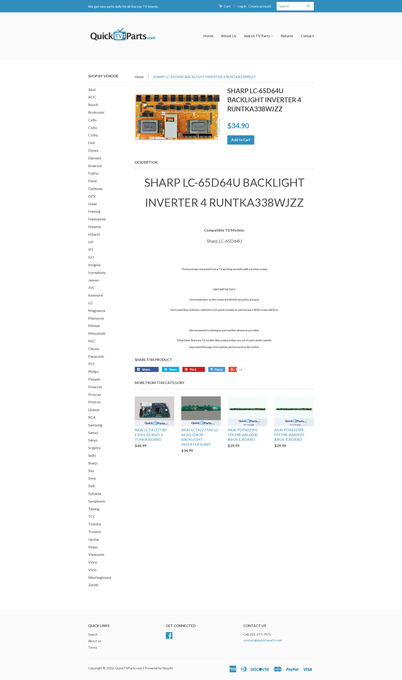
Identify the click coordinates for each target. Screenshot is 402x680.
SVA (91, 486)
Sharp (92, 463)
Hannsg (94, 211)
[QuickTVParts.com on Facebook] (169, 635)
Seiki (92, 455)
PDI (91, 364)
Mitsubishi (96, 333)
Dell (91, 142)
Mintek (94, 325)
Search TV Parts (257, 35)
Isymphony (97, 272)
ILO (91, 257)
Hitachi (94, 234)
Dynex (93, 150)
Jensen (93, 280)
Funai (92, 181)
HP (91, 242)
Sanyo (93, 440)
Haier (92, 204)
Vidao (93, 547)
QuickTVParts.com (128, 668)
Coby (92, 127)
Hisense (94, 226)
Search (93, 634)
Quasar (94, 409)
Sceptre (94, 447)
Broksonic (96, 112)
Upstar (93, 539)
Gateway (95, 188)
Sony (92, 478)
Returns (287, 35)
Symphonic (97, 501)
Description (146, 162)
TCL (91, 516)
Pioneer (94, 379)
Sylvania (94, 493)
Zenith (93, 585)
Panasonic (96, 356)
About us (94, 641)
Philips (93, 371)
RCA (92, 417)
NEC (92, 341)
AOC (92, 97)
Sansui (93, 432)
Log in (242, 6)
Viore (92, 562)
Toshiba (94, 524)
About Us (228, 35)
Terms (92, 647)
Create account (259, 6)
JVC (91, 287)
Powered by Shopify (159, 668)
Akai (92, 89)
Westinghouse (99, 577)
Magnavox (96, 310)
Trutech (94, 531)
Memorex (96, 318)
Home (208, 35)
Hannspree (97, 219)
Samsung (95, 425)
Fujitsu (93, 173)
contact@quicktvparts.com (262, 640)
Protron (94, 402)
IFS (90, 249)
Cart (227, 6)
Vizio (92, 569)
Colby (93, 135)
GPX (92, 196)
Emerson (95, 165)
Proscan (94, 394)
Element (94, 158)
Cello (92, 120)
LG (90, 303)
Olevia (93, 348)
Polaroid (95, 387)
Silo (91, 470)
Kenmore (95, 295)
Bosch (93, 104)
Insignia (94, 264)
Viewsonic (96, 554)
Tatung (93, 509)
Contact (307, 35)
